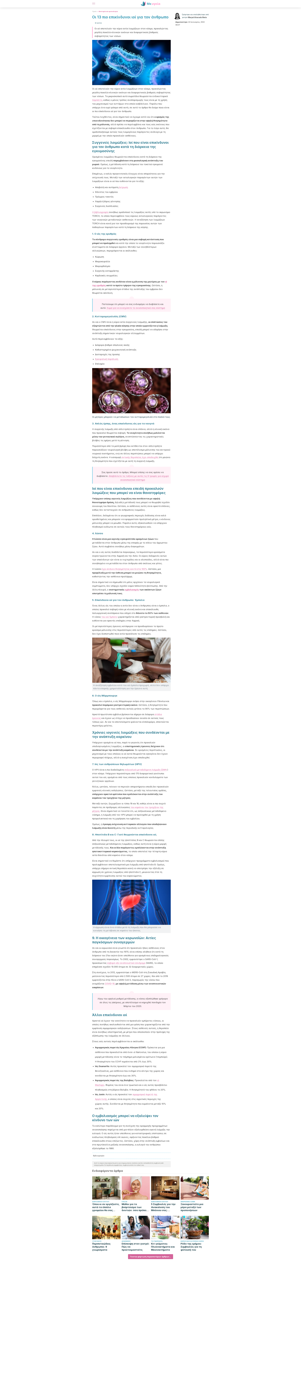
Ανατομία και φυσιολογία (108, 11)
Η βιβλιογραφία (100, 212)
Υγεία (94, 11)
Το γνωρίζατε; (157, 1241)
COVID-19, (110, 983)
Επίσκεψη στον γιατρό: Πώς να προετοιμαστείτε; (135, 1246)
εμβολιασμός (132, 589)
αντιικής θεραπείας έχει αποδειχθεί (140, 457)
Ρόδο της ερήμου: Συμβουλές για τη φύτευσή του (191, 1246)
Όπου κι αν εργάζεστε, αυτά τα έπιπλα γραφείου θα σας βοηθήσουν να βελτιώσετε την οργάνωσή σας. (105, 1207)
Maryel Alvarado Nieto (197, 17)
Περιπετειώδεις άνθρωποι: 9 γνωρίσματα (101, 1246)
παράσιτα (97, 100)
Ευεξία (124, 1202)
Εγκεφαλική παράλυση (106, 359)
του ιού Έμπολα (109, 617)
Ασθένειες (126, 1241)
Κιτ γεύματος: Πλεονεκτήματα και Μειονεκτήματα (163, 1246)
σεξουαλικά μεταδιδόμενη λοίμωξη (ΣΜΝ (145, 770)
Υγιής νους (96, 1241)
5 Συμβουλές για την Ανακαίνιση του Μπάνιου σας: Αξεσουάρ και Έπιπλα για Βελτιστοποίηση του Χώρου (164, 1207)
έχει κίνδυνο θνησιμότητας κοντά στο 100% (124, 569)
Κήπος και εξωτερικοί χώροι (192, 1241)
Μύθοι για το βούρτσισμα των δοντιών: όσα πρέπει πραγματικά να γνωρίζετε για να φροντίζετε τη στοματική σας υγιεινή (135, 1207)
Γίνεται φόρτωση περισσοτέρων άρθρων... (150, 1256)
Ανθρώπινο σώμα (188, 1202)
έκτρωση (123, 187)
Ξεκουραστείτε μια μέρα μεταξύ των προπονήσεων (192, 1207)
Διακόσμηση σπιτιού (100, 1202)
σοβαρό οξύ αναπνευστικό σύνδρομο (126, 963)
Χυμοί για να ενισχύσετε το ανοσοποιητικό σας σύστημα (136, 308)
